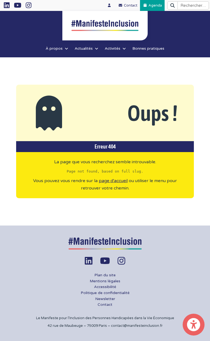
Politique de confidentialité (105, 293)
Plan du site (105, 275)
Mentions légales (105, 281)
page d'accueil (113, 180)
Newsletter (105, 299)
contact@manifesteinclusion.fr (137, 326)
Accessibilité (105, 287)
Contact (105, 305)
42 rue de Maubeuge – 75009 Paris (77, 326)
